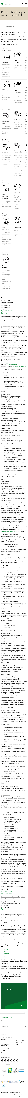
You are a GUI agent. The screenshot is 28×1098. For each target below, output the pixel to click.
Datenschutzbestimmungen (8, 531)
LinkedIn (6, 953)
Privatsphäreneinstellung (14, 1096)
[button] (22, 3)
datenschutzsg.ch (9, 893)
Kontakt (6, 911)
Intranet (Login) (5, 1048)
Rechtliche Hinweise (8, 1094)
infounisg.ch (7, 313)
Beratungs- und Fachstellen (5, 1045)
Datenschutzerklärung (10, 26)
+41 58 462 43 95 (8, 909)
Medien (3, 1042)
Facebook (6, 949)
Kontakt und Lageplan (6, 1037)
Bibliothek (3, 1039)
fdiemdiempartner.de (20, 366)
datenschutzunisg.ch (14, 364)
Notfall (3, 1050)
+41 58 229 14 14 (8, 891)
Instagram (6, 955)
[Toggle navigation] (26, 3)
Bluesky (6, 957)
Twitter (6, 951)
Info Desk (3, 1034)
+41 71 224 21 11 (8, 311)
